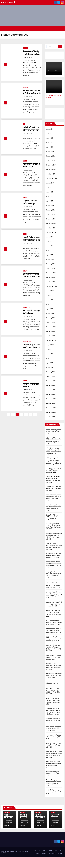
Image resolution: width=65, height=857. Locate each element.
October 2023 (50, 282)
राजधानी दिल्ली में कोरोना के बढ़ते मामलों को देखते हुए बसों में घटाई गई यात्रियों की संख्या (32, 240)
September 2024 (51, 232)
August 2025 (50, 183)
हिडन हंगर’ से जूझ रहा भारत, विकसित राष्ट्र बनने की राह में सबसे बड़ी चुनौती (53, 781)
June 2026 (49, 138)
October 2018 (50, 417)
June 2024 (49, 246)
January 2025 (50, 214)
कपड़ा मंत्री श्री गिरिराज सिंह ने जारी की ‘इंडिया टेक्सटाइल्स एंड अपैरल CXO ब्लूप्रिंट (54, 753)
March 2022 (50, 367)
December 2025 (51, 165)
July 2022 (49, 349)
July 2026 (49, 133)
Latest (25, 307)
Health (25, 160)
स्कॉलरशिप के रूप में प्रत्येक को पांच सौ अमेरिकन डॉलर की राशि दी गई (31, 130)
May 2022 (49, 358)
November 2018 (51, 412)
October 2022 (50, 336)
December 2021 (51, 381)
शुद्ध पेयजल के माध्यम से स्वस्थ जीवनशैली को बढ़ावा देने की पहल (53, 555)
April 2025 (49, 201)
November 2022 (51, 331)
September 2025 (51, 178)
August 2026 (50, 129)
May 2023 (49, 304)
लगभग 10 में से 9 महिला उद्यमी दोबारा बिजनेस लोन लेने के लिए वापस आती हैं (54, 594)
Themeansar (4, 852)
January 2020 (50, 390)
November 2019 (51, 399)
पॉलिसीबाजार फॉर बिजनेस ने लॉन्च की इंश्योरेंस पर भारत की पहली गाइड (53, 630)
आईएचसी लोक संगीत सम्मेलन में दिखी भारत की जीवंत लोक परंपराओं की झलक (54, 535)
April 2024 (49, 255)
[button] (58, 28)
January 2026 (50, 160)
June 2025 (49, 192)
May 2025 (49, 196)
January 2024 (50, 268)
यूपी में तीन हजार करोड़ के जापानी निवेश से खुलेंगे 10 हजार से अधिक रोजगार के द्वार (53, 450)
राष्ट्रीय (44, 850)
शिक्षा (24, 124)
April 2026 (49, 147)
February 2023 (50, 318)
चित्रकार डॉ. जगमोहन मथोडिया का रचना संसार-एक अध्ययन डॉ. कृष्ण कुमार (53, 665)
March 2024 (50, 259)
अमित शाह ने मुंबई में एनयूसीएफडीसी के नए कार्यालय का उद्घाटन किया (54, 545)
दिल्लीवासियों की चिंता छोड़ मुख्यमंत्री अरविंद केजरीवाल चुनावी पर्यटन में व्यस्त (31, 54)
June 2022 (49, 354)
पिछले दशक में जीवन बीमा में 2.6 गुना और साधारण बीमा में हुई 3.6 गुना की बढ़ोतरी (53, 690)
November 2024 (51, 223)
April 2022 (49, 363)
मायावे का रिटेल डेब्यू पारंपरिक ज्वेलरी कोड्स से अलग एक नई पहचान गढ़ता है (53, 496)
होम (35, 850)
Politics (25, 48)
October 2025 (50, 174)
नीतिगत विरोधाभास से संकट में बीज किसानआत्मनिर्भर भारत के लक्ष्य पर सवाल (53, 506)
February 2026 (50, 156)
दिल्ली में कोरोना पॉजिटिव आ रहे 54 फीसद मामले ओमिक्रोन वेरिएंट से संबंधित (31, 167)
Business (7, 812)
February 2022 (50, 372)
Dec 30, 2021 (28, 57)
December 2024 (51, 219)
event (53, 812)
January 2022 (50, 376)
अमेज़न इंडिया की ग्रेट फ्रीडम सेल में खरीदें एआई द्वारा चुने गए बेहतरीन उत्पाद (53, 573)
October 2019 (50, 403)
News (24, 197)
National (22, 812)
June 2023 (49, 300)
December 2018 (51, 408)
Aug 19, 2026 (40, 820)
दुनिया (50, 850)
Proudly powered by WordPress (9, 851)
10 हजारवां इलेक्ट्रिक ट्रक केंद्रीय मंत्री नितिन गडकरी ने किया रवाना (53, 440)
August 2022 (50, 345)
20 (30, 414)
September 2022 (51, 340)
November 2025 (51, 169)
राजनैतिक (44, 853)
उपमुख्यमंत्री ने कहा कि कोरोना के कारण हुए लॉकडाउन (30, 203)
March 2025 (50, 205)
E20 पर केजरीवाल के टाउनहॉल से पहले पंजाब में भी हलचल (53, 639)
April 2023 (49, 309)
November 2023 (51, 277)
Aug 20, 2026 (9, 820)
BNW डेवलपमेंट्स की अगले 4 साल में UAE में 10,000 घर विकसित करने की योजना (53, 647)
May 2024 (49, 250)
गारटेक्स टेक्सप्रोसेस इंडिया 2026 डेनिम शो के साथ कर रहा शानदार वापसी (53, 612)
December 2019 (51, 394)
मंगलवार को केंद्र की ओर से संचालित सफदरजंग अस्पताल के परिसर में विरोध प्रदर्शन (31, 347)
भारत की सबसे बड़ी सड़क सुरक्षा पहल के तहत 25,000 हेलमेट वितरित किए (53, 525)
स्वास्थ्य (30, 341)
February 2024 (50, 264)
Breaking (25, 87)
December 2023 (51, 273)
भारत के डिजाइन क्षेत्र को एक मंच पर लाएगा (8, 818)
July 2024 (49, 241)
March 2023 (50, 313)
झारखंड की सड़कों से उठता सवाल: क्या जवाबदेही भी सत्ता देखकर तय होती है (53, 563)
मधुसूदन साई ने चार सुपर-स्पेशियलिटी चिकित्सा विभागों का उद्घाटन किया (53, 700)
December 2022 (51, 327)
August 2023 (50, 291)
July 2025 (49, 187)
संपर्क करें (60, 853)
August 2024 (50, 237)
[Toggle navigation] (62, 28)
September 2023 (51, 286)
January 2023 (50, 322)
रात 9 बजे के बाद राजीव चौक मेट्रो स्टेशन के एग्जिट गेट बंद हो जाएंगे (32, 93)
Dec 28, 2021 (28, 350)
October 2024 (50, 228)
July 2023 (49, 295)
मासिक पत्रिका (52, 853)
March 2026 (50, 151)
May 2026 (49, 142)
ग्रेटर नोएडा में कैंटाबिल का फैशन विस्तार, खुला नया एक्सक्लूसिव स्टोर (53, 478)
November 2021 (51, 385)
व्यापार (56, 850)
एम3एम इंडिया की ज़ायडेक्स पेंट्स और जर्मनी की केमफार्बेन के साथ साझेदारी (53, 763)
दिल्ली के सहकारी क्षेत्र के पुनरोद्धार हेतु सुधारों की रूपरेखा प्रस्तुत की (54, 622)
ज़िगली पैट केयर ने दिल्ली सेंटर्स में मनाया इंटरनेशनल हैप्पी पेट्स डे (54, 604)
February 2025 (50, 210)
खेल (39, 850)
